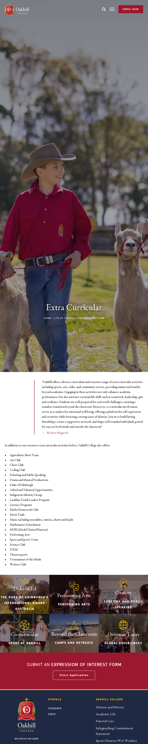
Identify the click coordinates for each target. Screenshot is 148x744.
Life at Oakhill (65, 318)
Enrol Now (131, 9)
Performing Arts (74, 604)
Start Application (74, 675)
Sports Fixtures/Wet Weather (116, 740)
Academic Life (106, 714)
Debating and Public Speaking (123, 604)
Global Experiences (123, 643)
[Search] (104, 9)
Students (55, 708)
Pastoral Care (105, 721)
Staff (52, 714)
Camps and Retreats (74, 643)
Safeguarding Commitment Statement (114, 731)
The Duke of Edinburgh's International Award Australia (25, 603)
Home (47, 318)
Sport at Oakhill (24, 643)
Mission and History (110, 707)
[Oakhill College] (17, 9)
